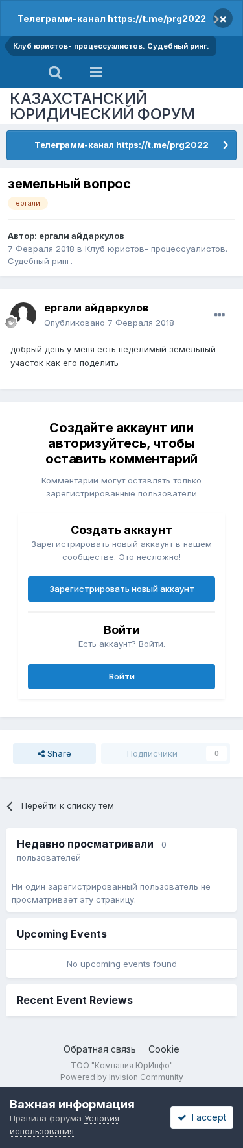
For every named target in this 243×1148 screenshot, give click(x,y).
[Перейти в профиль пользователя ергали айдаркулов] (23, 315)
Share (58, 753)
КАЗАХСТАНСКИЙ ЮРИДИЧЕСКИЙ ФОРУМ (102, 106)
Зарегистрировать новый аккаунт (121, 588)
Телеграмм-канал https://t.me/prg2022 (111, 18)
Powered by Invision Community (121, 1077)
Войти (122, 676)
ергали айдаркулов (81, 235)
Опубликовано (109, 322)
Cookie (163, 1049)
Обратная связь (100, 1049)
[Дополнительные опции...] (220, 315)
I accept (206, 1117)
